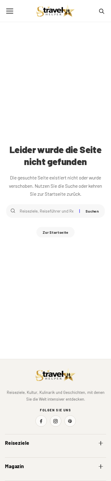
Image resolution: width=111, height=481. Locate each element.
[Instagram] (55, 421)
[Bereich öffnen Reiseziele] (101, 443)
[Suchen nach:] (47, 211)
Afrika (10, 455)
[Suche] (101, 11)
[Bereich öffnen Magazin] (101, 466)
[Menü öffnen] (9, 11)
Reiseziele (17, 443)
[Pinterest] (70, 421)
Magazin (14, 466)
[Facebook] (41, 421)
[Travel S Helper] (55, 11)
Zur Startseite (55, 232)
